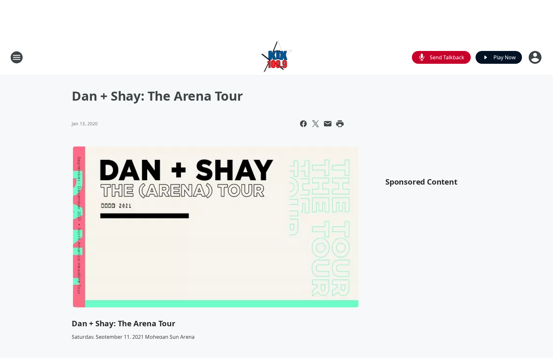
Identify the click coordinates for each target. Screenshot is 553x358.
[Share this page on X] (315, 123)
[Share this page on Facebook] (303, 123)
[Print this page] (339, 123)
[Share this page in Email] (327, 123)
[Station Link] (276, 57)
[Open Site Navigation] (16, 57)
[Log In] (536, 57)
